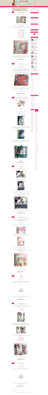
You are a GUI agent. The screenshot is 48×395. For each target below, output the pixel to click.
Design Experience (26, 6)
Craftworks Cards (36, 121)
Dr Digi (35, 127)
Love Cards (32, 112)
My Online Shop (30, 6)
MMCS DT (17, 274)
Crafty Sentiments (19, 32)
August (32, 81)
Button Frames (32, 123)
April (32, 90)
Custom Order (32, 118)
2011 (31, 93)
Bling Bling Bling (21, 12)
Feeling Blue (15, 274)
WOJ (35, 167)
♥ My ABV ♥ (32, 22)
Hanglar (35, 130)
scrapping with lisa (32, 65)
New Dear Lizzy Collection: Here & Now (34, 49)
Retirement (32, 132)
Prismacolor (36, 151)
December (32, 78)
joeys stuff (32, 55)
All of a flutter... (21, 363)
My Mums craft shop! (23, 221)
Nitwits (35, 143)
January (32, 92)
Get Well (16, 274)
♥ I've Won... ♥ (32, 21)
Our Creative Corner (20, 36)
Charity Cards (32, 129)
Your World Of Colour (34, 16)
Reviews (31, 101)
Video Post (32, 102)
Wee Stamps (36, 168)
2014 (31, 76)
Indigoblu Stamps (36, 132)
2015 (31, 75)
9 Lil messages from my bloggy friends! (20, 164)
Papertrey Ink (36, 145)
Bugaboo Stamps (36, 116)
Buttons (31, 122)
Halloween (32, 119)
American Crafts (36, 112)
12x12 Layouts (32, 117)
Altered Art (32, 121)
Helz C (35, 131)
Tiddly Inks (19, 274)
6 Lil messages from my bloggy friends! (20, 301)
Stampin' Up (36, 158)
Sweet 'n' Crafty (19, 392)
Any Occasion (15, 215)
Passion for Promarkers (15, 249)
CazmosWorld (32, 51)
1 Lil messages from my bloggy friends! (20, 95)
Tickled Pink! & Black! (21, 303)
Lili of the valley (20, 37)
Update (31, 98)
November (32, 79)
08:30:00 (17, 95)
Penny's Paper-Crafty (18, 30)
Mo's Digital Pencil (36, 141)
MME (35, 140)
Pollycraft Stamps (36, 149)
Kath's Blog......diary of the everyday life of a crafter (34, 38)
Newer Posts (13, 390)
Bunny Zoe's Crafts (19, 33)
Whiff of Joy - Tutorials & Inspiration (34, 58)
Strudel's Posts (32, 105)
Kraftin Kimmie (36, 136)
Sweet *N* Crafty (24, 1)
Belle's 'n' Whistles (36, 114)
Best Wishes (32, 125)
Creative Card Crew (20, 338)
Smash (31, 97)
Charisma (17, 215)
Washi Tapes (32, 100)
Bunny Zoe (18, 340)
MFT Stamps (36, 139)
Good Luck (32, 127)
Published (31, 99)
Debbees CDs (36, 123)
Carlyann (24, 392)
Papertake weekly (20, 337)
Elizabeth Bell (36, 128)
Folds (31, 131)
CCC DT (16, 215)
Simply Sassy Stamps (19, 215)
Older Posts (29, 390)
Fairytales (21, 275)
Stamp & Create (19, 251)
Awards (31, 107)
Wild (33, 69)
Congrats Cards (32, 124)
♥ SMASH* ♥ (32, 19)
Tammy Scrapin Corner (20, 35)
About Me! (21, 6)
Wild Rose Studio (36, 169)
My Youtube (32, 6)
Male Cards (32, 120)
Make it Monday (19, 34)
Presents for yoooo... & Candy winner (21, 97)
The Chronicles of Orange (33, 61)
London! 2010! (21, 63)
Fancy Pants (36, 129)
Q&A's (23, 6)
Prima (35, 150)
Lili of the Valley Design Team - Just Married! (35, 42)
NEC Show (32, 104)
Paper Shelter (36, 144)
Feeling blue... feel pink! (21, 217)
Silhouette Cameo (32, 96)
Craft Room (32, 103)
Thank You (32, 116)
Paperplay (19, 339)
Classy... (21, 166)
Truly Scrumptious (20, 31)
